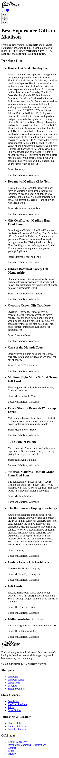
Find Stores (14, 682)
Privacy (12, 753)
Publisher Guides (17, 729)
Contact (12, 747)
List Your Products (17, 704)
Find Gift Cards (16, 679)
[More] (4, 16)
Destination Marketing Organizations (27, 744)
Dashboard (13, 701)
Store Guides (14, 710)
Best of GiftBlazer (17, 741)
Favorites (12, 685)
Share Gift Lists (16, 723)
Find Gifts (13, 676)
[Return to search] (10, 7)
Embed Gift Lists (17, 726)
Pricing (11, 707)
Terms (11, 750)
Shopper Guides (16, 688)
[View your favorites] (5, 11)
